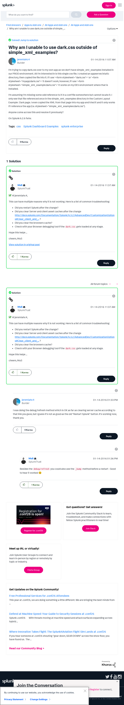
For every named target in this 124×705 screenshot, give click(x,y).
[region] (44, 696)
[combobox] (44, 14)
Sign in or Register (89, 689)
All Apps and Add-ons (56, 24)
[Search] (76, 14)
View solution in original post (24, 244)
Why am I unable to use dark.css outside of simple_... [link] (37, 28)
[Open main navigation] (120, 5)
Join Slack (90, 528)
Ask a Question (101, 14)
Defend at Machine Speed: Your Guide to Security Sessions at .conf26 (51, 613)
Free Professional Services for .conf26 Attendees (39, 595)
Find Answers (13, 24)
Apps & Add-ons (32, 24)
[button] (114, 41)
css (18, 126)
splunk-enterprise (72, 126)
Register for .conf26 (33, 530)
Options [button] (110, 28)
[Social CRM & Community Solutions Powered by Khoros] (109, 663)
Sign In (109, 5)
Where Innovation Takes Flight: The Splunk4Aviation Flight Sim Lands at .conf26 (57, 631)
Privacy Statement (13, 699)
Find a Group (34, 570)
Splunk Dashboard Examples (41, 126)
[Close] (84, 690)
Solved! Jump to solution (25, 40)
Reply (106, 148)
